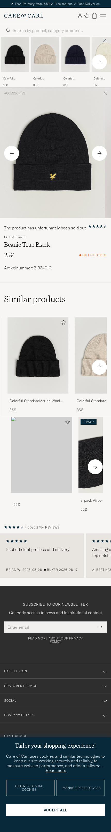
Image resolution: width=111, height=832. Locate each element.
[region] (55, 555)
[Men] (41, 455)
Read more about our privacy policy (55, 640)
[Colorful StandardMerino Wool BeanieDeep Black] (15, 75)
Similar (35, 299)
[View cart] (94, 16)
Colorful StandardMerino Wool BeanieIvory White (43, 79)
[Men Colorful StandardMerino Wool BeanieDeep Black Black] (15, 54)
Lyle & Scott (15, 237)
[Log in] (80, 16)
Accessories (14, 93)
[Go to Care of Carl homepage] (23, 16)
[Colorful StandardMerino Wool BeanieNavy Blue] (75, 75)
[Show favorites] (86, 15)
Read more (56, 770)
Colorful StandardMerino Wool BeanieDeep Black (13, 79)
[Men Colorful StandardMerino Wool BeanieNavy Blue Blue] (75, 54)
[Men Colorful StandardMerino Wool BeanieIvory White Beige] (45, 54)
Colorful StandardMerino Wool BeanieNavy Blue (74, 79)
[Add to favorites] (62, 323)
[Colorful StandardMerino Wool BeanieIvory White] (45, 75)
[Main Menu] (102, 16)
